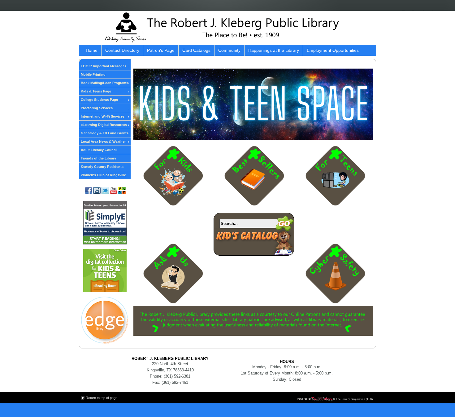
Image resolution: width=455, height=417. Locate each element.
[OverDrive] (105, 291)
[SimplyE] (105, 243)
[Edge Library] (105, 343)
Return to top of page (101, 398)
